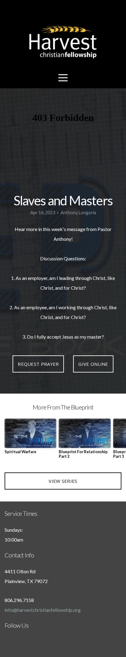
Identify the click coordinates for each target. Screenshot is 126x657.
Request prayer (38, 364)
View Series (63, 481)
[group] (30, 439)
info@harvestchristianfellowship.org (43, 610)
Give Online (93, 364)
